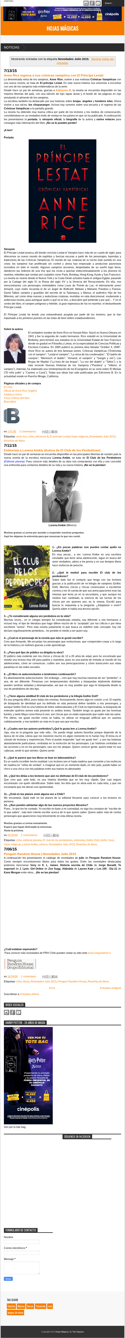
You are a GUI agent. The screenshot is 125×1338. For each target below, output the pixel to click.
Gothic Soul (107, 840)
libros (26, 981)
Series (30, 1306)
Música (21, 1306)
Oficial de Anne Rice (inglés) (20, 390)
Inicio (52, 988)
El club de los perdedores (57, 840)
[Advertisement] (28, 1156)
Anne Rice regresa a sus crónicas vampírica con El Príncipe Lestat (53, 75)
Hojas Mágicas (62, 28)
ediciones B (42, 436)
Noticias (11, 47)
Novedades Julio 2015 (102, 436)
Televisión (41, 1306)
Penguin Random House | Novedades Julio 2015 (40, 854)
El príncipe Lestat (60, 436)
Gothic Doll (92, 840)
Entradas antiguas (110, 988)
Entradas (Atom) (29, 994)
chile (31, 436)
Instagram (86, 3)
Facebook (92, 3)
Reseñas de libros (14, 440)
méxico (43, 844)
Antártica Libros (13, 394)
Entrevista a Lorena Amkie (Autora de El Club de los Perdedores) (52, 450)
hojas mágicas (79, 436)
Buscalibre (10, 401)
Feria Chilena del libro (17, 398)
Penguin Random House (72, 981)
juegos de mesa (15, 1312)
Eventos (11, 1306)
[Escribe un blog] (46, 431)
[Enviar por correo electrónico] (43, 431)
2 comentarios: (28, 431)
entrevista (79, 840)
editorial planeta (32, 840)
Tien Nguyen (78, 1332)
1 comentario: (29, 976)
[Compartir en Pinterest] (56, 431)
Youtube (98, 3)
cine (50, 1306)
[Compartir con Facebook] (53, 431)
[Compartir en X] (49, 431)
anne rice (21, 436)
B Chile (8, 387)
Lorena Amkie (30, 844)
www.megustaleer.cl (99, 953)
